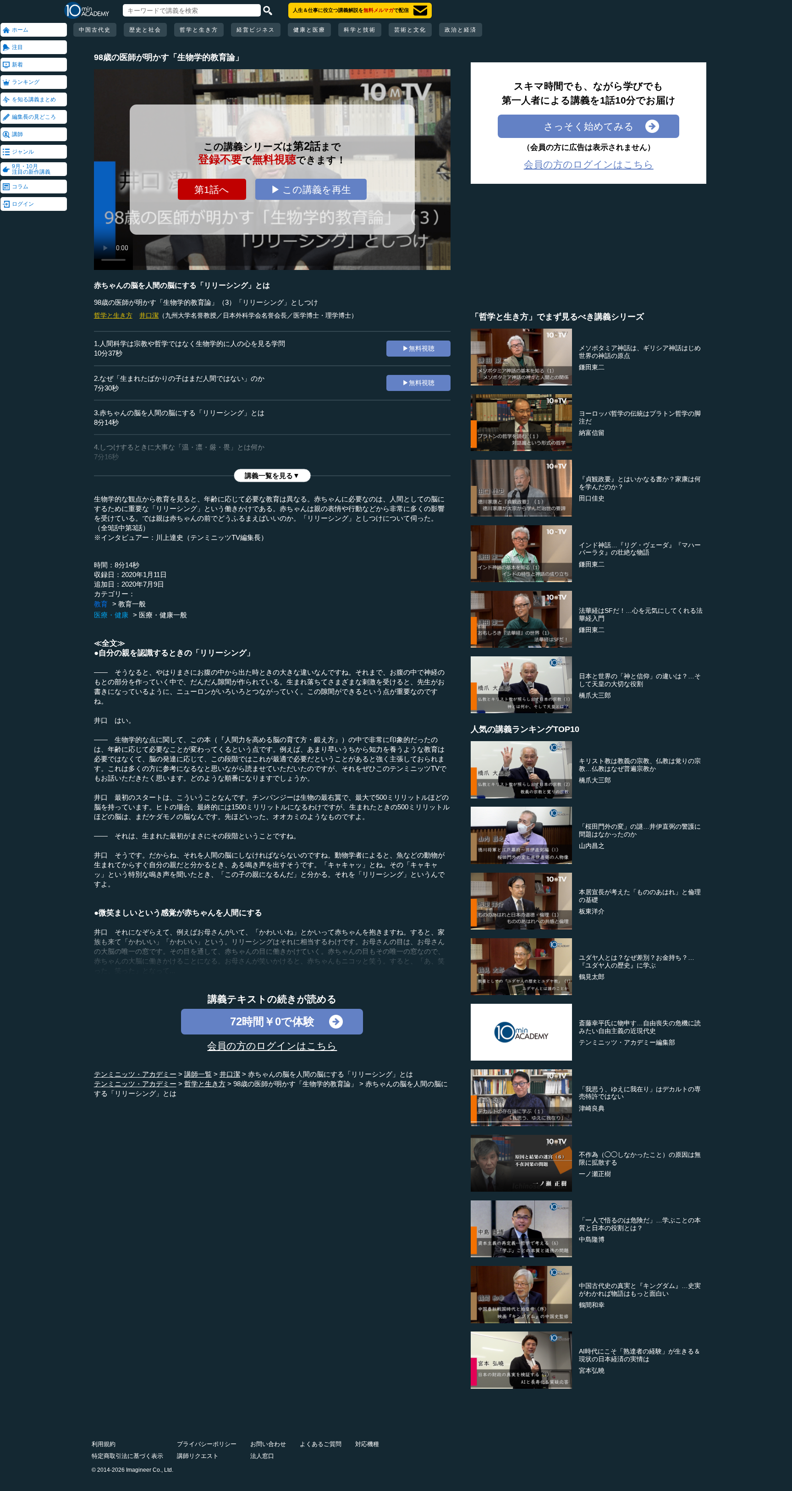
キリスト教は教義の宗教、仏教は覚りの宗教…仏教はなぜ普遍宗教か (640, 764)
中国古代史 (95, 30)
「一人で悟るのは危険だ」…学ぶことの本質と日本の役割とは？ (640, 1224)
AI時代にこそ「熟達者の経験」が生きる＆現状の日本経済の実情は (639, 1355)
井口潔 (149, 315)
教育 (101, 604)
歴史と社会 (145, 30)
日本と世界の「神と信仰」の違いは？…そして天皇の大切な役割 (640, 680)
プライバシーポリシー (206, 1444)
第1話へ (211, 189)
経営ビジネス (255, 30)
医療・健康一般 (163, 615)
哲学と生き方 (199, 30)
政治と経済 (461, 30)
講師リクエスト (198, 1455)
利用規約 (104, 1444)
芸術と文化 (410, 30)
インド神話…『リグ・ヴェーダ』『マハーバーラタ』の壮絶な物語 (640, 548)
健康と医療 (309, 30)
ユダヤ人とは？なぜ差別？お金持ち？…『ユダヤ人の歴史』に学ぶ (636, 961)
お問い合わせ (268, 1444)
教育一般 (132, 604)
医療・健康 (111, 615)
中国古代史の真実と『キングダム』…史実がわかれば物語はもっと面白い (640, 1289)
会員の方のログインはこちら (272, 1045)
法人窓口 (262, 1455)
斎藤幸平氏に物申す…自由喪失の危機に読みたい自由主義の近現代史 (640, 1026)
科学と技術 (360, 30)
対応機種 (367, 1444)
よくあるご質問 (320, 1444)
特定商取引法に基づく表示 (127, 1455)
